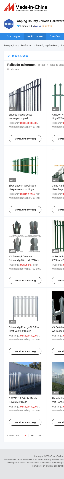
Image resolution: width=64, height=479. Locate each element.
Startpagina (13, 36)
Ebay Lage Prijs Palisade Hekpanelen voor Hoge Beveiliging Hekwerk (22, 189)
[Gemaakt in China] (26, 7)
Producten (37, 36)
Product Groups (19, 55)
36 (32, 435)
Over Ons (55, 36)
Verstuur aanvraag (25, 138)
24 (24, 435)
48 (39, 435)
